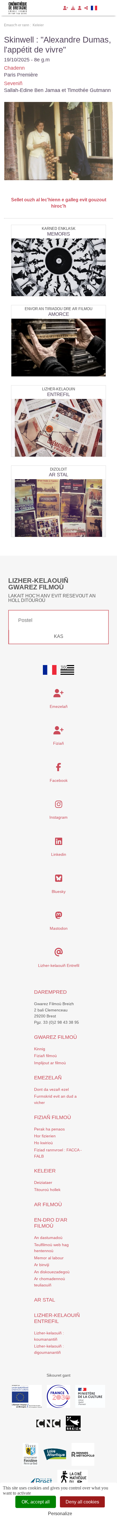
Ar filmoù (48, 1204)
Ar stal (44, 1300)
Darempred (50, 992)
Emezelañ (59, 706)
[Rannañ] (86, 8)
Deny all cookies (82, 1501)
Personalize (60, 1513)
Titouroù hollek (47, 1189)
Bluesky (59, 891)
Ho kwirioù (43, 1143)
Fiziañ (58, 743)
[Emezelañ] (66, 8)
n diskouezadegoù (53, 1272)
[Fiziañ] (73, 8)
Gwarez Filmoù (55, 1037)
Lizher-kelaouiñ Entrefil (58, 965)
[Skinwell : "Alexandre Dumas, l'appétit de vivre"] (58, 141)
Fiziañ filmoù (45, 1055)
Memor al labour (49, 1258)
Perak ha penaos (49, 1129)
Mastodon (59, 928)
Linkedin (58, 854)
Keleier (45, 1171)
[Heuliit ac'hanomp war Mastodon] (58, 917)
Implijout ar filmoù (50, 1063)
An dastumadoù (48, 1237)
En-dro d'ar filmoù (50, 1223)
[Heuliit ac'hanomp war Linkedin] (58, 843)
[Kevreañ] (79, 8)
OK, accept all (36, 1501)
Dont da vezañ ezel (51, 1089)
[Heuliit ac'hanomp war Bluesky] (58, 880)
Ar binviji (41, 1264)
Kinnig (39, 1049)
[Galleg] (94, 8)
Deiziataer (43, 1182)
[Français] (50, 670)
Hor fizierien (45, 1136)
